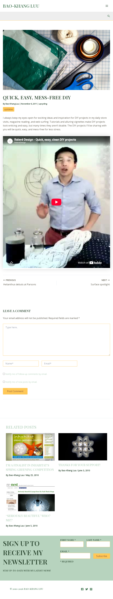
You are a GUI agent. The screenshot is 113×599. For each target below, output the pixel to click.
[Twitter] (86, 589)
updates (8, 109)
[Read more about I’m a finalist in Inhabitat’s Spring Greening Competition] (30, 446)
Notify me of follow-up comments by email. (26, 374)
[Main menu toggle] (107, 6)
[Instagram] (91, 589)
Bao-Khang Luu (21, 6)
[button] (108, 16)
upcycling (43, 103)
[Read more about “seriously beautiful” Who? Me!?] (30, 496)
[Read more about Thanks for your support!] (82, 446)
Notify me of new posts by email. (21, 382)
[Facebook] (82, 589)
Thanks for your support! (79, 465)
